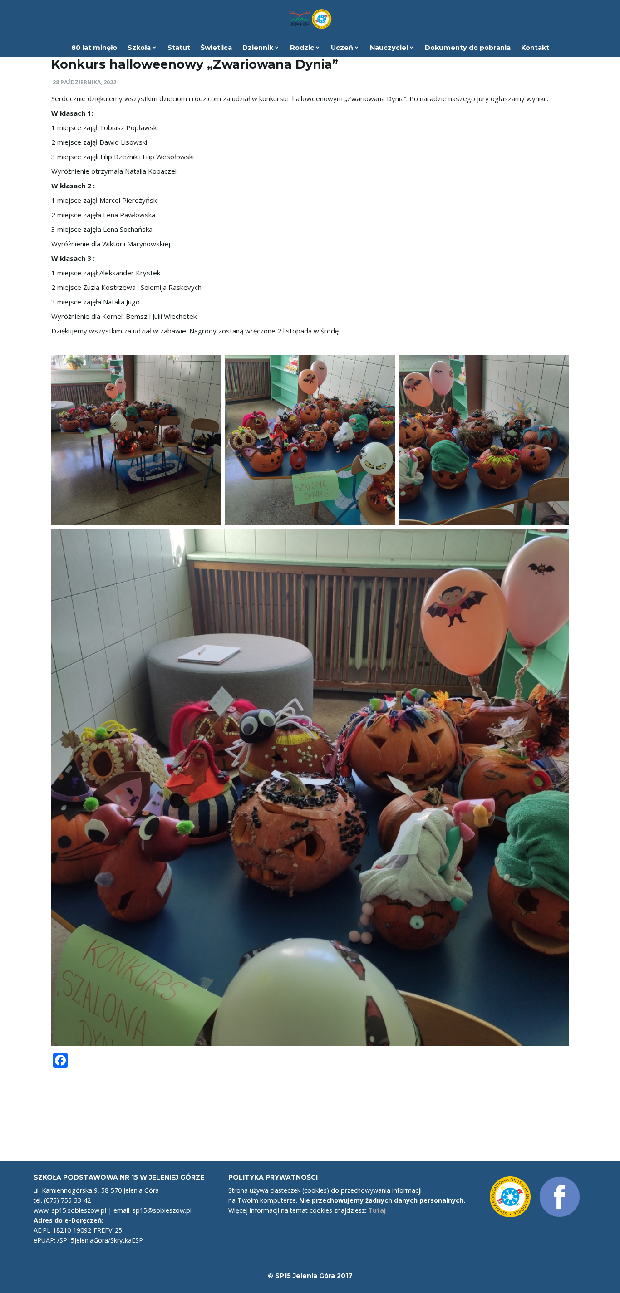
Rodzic (303, 48)
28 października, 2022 (84, 82)
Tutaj (377, 1210)
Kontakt (535, 48)
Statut (178, 48)
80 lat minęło (94, 48)
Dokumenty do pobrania (468, 48)
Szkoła (140, 48)
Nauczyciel (390, 48)
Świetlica (216, 48)
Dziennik (258, 48)
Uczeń (343, 48)
